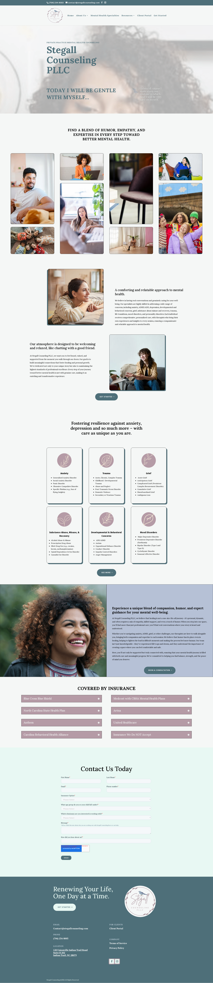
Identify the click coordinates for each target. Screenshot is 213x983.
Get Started (160, 16)
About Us (81, 16)
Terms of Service (118, 943)
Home (70, 16)
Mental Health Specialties (105, 16)
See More (106, 573)
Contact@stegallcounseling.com (70, 928)
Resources (127, 16)
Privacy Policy (116, 948)
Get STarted (106, 397)
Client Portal (144, 16)
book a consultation (159, 670)
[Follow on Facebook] (111, 961)
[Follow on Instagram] (117, 961)
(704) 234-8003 (56, 2)
